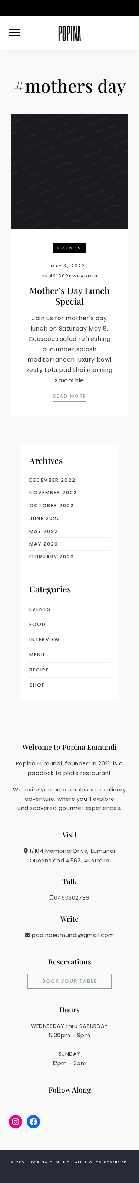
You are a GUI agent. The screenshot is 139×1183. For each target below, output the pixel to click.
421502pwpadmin (73, 276)
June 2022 (44, 518)
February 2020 (51, 557)
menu (37, 655)
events (69, 248)
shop (37, 685)
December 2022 (52, 480)
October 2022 (51, 505)
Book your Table (69, 981)
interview (44, 639)
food (37, 624)
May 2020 (43, 544)
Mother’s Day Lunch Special (69, 295)
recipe (39, 670)
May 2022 (43, 531)
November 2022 (53, 492)
